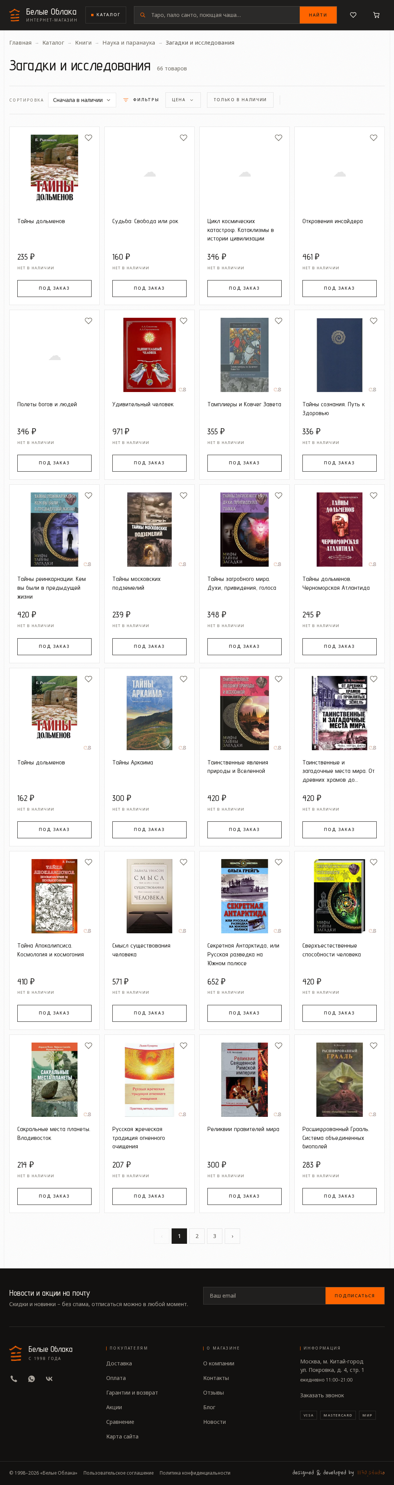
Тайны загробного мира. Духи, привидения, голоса (241, 583)
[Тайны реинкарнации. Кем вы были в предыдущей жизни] (54, 529)
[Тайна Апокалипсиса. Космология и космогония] (54, 896)
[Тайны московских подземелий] (149, 529)
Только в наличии (240, 99)
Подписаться (355, 1295)
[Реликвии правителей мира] (244, 1080)
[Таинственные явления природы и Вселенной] (244, 713)
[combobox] (225, 15)
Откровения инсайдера (332, 221)
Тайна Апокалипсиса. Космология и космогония (50, 949)
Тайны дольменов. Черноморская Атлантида (336, 583)
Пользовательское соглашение (118, 1473)
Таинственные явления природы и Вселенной (237, 766)
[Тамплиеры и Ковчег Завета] (244, 355)
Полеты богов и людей (47, 404)
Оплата (116, 1378)
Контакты (216, 1378)
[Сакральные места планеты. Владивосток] (54, 1080)
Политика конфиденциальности (195, 1473)
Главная (20, 42)
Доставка (119, 1363)
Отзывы (213, 1392)
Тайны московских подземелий (136, 583)
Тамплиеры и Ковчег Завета (244, 404)
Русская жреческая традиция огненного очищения (138, 1137)
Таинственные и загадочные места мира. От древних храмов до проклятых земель (338, 771)
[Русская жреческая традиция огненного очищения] (149, 1080)
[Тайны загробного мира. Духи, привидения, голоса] (244, 529)
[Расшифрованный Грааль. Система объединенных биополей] (339, 1080)
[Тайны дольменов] (54, 172)
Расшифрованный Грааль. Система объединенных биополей (335, 1137)
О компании (218, 1363)
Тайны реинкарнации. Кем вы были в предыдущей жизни (51, 587)
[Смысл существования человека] (149, 896)
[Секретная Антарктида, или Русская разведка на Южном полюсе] (244, 896)
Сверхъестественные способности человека (331, 949)
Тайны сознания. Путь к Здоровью (333, 408)
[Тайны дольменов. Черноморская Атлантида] (339, 529)
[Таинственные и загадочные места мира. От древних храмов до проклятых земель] (339, 713)
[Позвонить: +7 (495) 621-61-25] (13, 1378)
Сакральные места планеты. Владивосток (53, 1133)
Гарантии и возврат (132, 1392)
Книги (83, 42)
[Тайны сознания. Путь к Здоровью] (339, 355)
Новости (214, 1421)
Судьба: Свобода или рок (145, 221)
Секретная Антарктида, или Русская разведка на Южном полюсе (243, 954)
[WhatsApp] (31, 1378)
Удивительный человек (143, 404)
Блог (209, 1407)
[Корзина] (376, 15)
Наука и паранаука (128, 42)
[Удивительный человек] (149, 355)
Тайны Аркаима (132, 762)
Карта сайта (122, 1436)
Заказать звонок (322, 1395)
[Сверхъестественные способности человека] (339, 896)
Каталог (108, 14)
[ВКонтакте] (49, 1378)
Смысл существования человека (141, 949)
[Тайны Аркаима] (149, 713)
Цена (179, 99)
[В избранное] (88, 138)
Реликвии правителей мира (243, 1129)
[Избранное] (353, 15)
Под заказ (54, 288)
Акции (114, 1407)
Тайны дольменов (41, 221)
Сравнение (120, 1421)
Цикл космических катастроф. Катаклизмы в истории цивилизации (240, 229)
